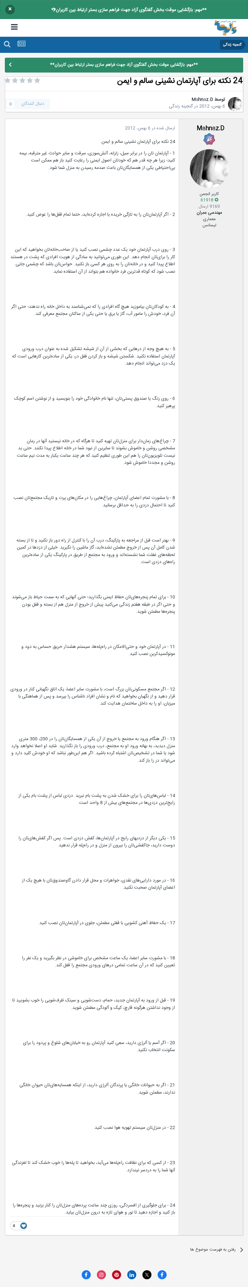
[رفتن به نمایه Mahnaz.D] (235, 104)
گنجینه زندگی (181, 106)
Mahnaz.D (202, 99)
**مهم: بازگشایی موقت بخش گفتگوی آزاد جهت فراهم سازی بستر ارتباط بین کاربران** (129, 10)
